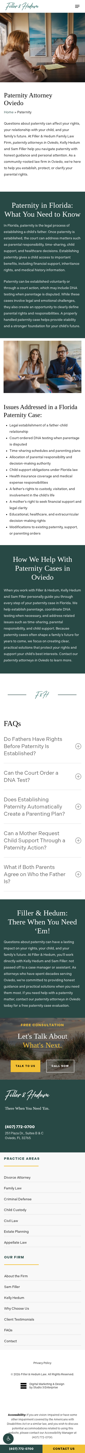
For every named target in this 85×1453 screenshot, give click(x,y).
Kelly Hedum (14, 1298)
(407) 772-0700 (21, 1449)
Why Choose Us (16, 1308)
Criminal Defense (18, 1199)
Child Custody (15, 1210)
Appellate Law (15, 1242)
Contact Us (64, 1449)
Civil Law (11, 1221)
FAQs (8, 1330)
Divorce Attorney (17, 1177)
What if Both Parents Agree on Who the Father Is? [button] (34, 874)
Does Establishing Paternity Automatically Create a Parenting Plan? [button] (34, 806)
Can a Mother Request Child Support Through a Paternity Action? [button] (34, 840)
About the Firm (16, 1276)
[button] (8, 1438)
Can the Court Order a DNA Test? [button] (31, 776)
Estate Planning (16, 1232)
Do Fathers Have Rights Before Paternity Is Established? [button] (33, 746)
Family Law (13, 1188)
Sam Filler (12, 1287)
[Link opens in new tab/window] (42, 1385)
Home (9, 112)
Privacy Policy (42, 1363)
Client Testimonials (19, 1319)
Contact (10, 1341)
